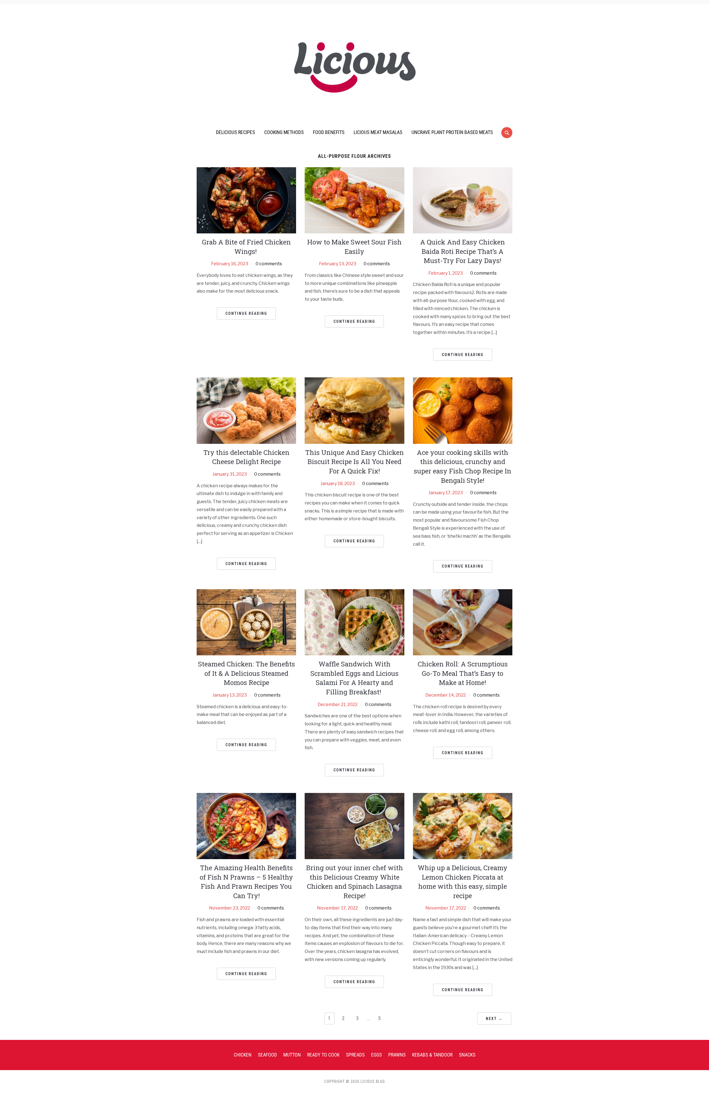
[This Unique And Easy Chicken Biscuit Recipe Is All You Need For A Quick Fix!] (354, 410)
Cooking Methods (284, 132)
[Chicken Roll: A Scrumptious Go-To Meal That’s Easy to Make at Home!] (462, 622)
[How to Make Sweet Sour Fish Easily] (354, 200)
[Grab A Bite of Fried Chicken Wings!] (246, 200)
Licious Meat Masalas (378, 132)
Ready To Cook (323, 1055)
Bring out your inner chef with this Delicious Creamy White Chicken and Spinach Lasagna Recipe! (354, 881)
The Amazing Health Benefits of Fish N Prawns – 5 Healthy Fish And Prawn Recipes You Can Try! (246, 881)
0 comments (269, 263)
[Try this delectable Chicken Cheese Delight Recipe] (246, 410)
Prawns (397, 1055)
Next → (494, 1018)
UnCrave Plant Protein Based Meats (452, 132)
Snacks (467, 1055)
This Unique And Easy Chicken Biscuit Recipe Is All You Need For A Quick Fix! (354, 461)
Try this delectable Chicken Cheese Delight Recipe (246, 457)
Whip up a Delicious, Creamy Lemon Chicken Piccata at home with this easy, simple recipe (462, 881)
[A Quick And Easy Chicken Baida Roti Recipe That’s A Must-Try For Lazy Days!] (462, 200)
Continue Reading (246, 313)
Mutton (292, 1055)
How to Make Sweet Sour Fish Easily (354, 247)
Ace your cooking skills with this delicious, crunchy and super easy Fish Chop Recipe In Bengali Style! (462, 466)
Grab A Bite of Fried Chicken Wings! (246, 247)
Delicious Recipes (235, 132)
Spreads (355, 1055)
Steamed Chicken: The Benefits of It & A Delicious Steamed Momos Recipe (246, 673)
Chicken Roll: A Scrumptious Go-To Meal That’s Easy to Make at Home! (463, 673)
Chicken (242, 1055)
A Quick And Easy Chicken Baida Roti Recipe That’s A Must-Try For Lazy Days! (462, 251)
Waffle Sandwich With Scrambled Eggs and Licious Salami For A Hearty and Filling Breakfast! (354, 678)
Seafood (267, 1055)
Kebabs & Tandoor (432, 1055)
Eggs (376, 1055)
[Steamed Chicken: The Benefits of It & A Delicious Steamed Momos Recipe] (246, 622)
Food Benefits (329, 132)
